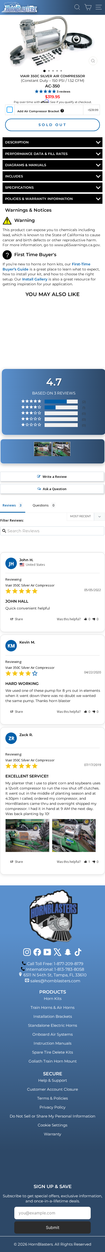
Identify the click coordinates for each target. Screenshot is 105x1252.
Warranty (52, 1134)
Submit (52, 1227)
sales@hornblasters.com (55, 980)
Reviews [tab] (9, 505)
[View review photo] (27, 835)
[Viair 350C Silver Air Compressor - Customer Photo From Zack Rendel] (42, 449)
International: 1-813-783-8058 (55, 969)
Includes (14, 176)
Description (17, 142)
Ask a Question (55, 489)
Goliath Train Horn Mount (53, 1061)
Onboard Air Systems (52, 1034)
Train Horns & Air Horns (52, 1007)
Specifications (19, 187)
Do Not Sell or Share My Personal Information (52, 1116)
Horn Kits (52, 998)
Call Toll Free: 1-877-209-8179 (55, 963)
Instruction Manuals (52, 1043)
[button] (87, 619)
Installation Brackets (52, 1016)
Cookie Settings (52, 1125)
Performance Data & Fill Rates (36, 154)
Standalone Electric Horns (52, 1025)
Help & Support (52, 1080)
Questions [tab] (41, 505)
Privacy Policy (52, 1107)
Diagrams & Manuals (25, 165)
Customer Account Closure (52, 1089)
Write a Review (55, 476)
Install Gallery (34, 279)
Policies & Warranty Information (39, 199)
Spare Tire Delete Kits (52, 1052)
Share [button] (18, 619)
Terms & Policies (52, 1098)
